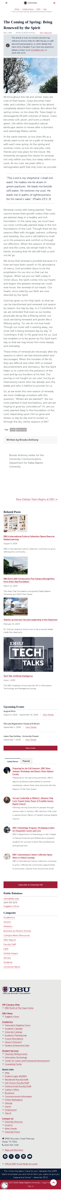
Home (16, 9)
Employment (11, 1110)
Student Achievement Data (17, 1045)
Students (8, 962)
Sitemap (8, 1103)
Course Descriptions (14, 1039)
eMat (7, 1073)
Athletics (8, 926)
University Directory (14, 1122)
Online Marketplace (14, 1100)
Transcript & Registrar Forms (17, 1025)
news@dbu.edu (37, 50)
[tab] (12, 761)
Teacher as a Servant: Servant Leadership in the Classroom (30, 620)
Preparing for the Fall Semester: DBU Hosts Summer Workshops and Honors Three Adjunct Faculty (33, 771)
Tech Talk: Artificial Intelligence (18, 676)
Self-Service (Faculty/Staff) (17, 1083)
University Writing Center (16, 1054)
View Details (48, 715)
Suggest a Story (11, 906)
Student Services (10, 1051)
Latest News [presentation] (12, 761)
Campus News (27, 9)
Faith (42, 33)
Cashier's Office (12, 1090)
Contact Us (7, 1118)
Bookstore (9, 1093)
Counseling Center (13, 1064)
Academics (9, 917)
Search (8, 1106)
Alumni (7, 922)
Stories (7, 957)
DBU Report (10, 940)
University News (12, 966)
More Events (30, 748)
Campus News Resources (17, 935)
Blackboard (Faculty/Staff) (16, 1079)
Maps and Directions (14, 1150)
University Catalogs (13, 1032)
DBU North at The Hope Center (19, 1008)
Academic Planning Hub (16, 1035)
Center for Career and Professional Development (27, 1061)
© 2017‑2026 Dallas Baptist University (23, 1182)
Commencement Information (18, 1096)
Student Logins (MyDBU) (16, 1076)
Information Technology (16, 1057)
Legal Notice (47, 1182)
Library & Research (13, 1042)
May (45, 9)
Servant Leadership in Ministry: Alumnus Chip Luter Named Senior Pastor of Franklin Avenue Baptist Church (32, 801)
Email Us (9, 1125)
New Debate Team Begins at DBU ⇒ (36, 499)
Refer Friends (11, 1128)
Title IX (8, 1113)
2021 (38, 9)
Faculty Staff (10, 944)
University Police (12, 1132)
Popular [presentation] (26, 761)
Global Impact (11, 953)
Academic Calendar (14, 1028)
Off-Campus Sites (11, 1005)
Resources (48, 33)
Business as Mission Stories (17, 931)
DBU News (7, 1013)
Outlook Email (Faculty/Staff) (18, 1086)
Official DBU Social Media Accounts (21, 1164)
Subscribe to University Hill (30, 885)
